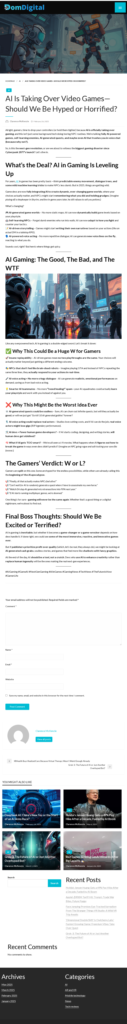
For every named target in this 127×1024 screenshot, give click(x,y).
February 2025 (9, 995)
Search (11, 877)
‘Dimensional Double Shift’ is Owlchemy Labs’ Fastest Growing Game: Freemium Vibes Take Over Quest (90, 923)
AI (20, 81)
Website (9, 679)
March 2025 (8, 989)
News (68, 1001)
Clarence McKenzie (19, 121)
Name (9, 649)
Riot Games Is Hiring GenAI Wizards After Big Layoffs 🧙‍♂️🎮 (92, 858)
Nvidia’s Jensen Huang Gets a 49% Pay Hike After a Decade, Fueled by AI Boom (91, 817)
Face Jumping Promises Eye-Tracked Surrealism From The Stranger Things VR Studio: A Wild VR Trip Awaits (91, 910)
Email (8, 664)
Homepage (10, 81)
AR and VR (70, 989)
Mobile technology (75, 995)
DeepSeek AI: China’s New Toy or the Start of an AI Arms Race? (31, 817)
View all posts (44, 739)
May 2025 (7, 984)
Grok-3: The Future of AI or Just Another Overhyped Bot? (30, 858)
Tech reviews (72, 1006)
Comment (11, 606)
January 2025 (9, 1001)
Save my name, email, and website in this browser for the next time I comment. (47, 695)
